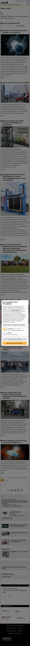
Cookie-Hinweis (15, 310)
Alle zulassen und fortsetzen (15, 343)
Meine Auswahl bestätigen (15, 339)
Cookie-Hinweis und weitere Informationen (14, 324)
